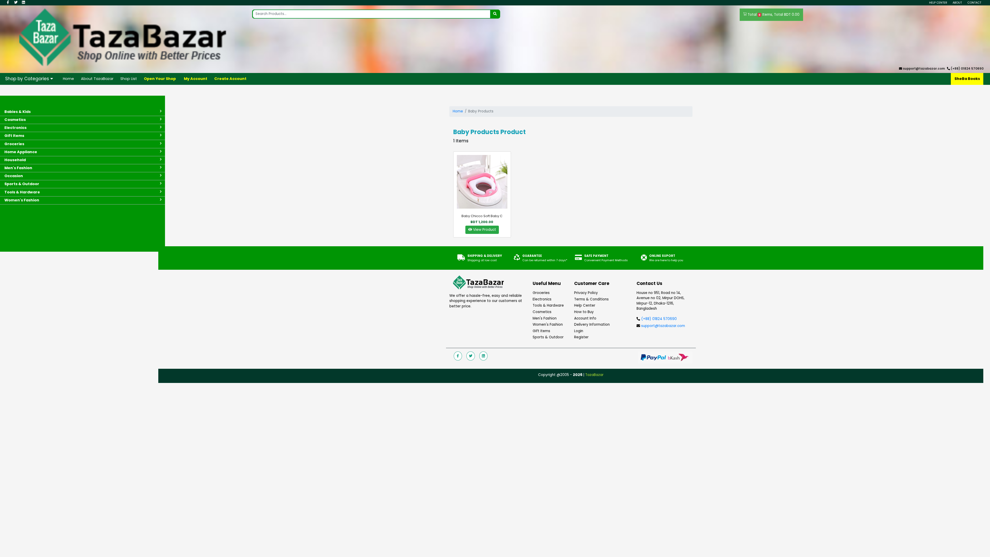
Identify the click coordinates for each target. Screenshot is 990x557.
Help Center (938, 3)
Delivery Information (592, 324)
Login (578, 331)
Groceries (541, 292)
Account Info (585, 318)
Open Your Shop (160, 78)
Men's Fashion (545, 318)
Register (581, 337)
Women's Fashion (548, 324)
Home (68, 78)
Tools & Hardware (548, 305)
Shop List (128, 78)
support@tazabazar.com (924, 69)
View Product (484, 229)
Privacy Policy (586, 292)
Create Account (230, 78)
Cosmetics (542, 311)
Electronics (542, 299)
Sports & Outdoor (548, 337)
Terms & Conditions (591, 299)
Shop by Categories (27, 79)
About (957, 3)
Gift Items (541, 331)
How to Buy (584, 311)
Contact (974, 3)
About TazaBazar (97, 78)
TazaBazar (594, 374)
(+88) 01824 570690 (967, 69)
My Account (195, 78)
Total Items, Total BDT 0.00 (773, 14)
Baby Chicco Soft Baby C (481, 216)
